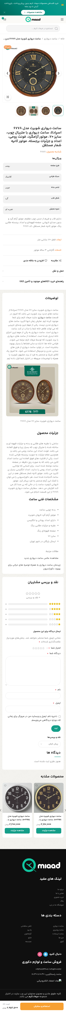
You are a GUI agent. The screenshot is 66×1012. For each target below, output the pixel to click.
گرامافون (27, 933)
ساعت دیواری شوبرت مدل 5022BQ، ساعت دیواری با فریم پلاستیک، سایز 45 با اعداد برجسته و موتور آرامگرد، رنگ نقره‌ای (19, 818)
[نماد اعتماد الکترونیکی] (49, 981)
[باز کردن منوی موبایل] (62, 19)
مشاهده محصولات (34, 12)
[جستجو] (56, 28)
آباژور (62, 941)
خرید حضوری (59, 897)
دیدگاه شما (54, 653)
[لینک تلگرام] (45, 954)
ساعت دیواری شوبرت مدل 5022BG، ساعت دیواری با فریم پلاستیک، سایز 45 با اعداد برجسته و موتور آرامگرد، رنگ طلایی (50, 818)
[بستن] (4, 12)
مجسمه (28, 941)
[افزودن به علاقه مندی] (36, 785)
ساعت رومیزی (58, 930)
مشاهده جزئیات (48, 830)
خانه (62, 39)
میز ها (61, 937)
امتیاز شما (54, 648)
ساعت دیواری (50, 39)
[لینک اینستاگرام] (39, 954)
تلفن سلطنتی (26, 926)
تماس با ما (60, 893)
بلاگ (62, 901)
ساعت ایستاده (58, 933)
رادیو (29, 930)
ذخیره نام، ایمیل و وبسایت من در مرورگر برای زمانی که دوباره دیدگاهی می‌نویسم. (34, 718)
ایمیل (57, 703)
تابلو (29, 937)
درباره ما (61, 889)
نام (58, 690)
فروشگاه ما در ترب (56, 905)
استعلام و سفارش (42, 1006)
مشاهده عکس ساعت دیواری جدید (41, 558)
